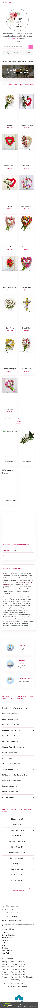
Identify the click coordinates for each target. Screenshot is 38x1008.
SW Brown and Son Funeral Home (15, 775)
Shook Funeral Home (10, 769)
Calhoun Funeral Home (11, 730)
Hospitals (5, 948)
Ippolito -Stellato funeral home (14, 708)
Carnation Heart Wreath (10, 166)
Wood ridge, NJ (17, 880)
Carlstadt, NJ (17, 825)
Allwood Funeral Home (11, 764)
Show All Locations (18, 890)
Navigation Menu (11, 52)
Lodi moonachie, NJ (17, 853)
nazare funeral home (10, 714)
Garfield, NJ (17, 836)
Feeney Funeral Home (11, 786)
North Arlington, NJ (17, 858)
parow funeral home (10, 719)
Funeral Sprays (26, 461)
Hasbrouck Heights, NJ (17, 841)
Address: (6, 550)
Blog (3, 945)
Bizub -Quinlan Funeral (11, 741)
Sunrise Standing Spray (10, 369)
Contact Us (5, 940)
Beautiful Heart (27, 369)
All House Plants (10, 461)
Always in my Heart (27, 125)
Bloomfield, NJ (17, 819)
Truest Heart (10, 409)
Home (4, 61)
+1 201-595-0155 (11, 916)
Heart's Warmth (10, 247)
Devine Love (27, 166)
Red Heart (10, 206)
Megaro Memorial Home (11, 781)
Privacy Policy (7, 938)
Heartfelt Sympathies (10, 287)
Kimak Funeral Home (10, 736)
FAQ (3, 943)
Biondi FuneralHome (10, 792)
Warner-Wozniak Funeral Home (14, 747)
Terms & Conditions (8, 935)
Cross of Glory (26, 328)
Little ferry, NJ (17, 847)
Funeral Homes (7, 950)
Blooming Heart (27, 287)
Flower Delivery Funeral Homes (17, 61)
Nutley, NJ (17, 864)
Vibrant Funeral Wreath (27, 206)
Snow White (10, 328)
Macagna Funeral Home (11, 725)
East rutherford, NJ (17, 830)
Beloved (10, 125)
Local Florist (6, 953)
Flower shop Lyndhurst (11, 619)
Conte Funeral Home (10, 753)
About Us (5, 932)
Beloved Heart (26, 247)
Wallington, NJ (16, 875)
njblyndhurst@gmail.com (13, 920)
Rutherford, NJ (17, 869)
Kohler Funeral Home (10, 758)
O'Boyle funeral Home (11, 797)
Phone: (5, 556)
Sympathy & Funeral (9, 500)
